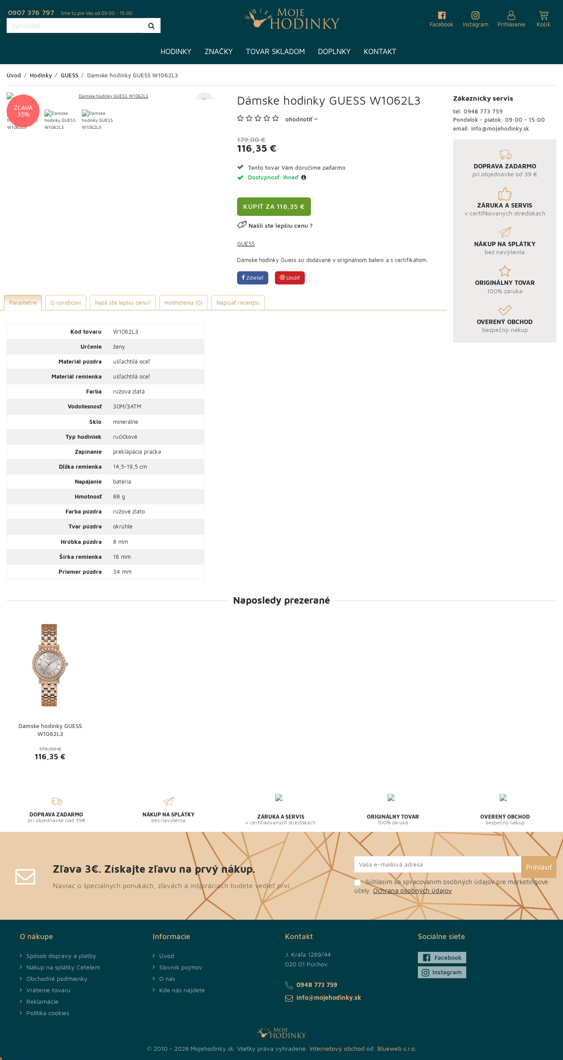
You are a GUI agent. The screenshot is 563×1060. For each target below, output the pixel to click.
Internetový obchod (337, 1048)
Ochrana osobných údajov (412, 890)
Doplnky (334, 51)
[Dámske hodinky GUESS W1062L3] (110, 95)
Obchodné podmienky (57, 978)
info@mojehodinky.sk (500, 128)
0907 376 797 (31, 12)
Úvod (166, 955)
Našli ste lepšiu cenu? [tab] (122, 302)
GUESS (246, 243)
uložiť (292, 277)
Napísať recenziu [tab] (238, 302)
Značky (219, 51)
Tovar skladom (275, 51)
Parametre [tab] (23, 302)
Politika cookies (47, 1012)
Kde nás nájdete (182, 990)
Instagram (447, 972)
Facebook (448, 957)
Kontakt (380, 51)
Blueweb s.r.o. (397, 1048)
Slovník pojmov (180, 967)
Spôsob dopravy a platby (61, 955)
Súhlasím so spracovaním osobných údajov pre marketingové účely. (451, 886)
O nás (167, 978)
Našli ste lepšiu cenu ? (281, 225)
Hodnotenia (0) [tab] (183, 302)
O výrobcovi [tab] (66, 302)
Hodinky (176, 51)
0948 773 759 (483, 111)
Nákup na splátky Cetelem (63, 967)
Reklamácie (42, 1001)
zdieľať (254, 277)
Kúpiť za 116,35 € (274, 206)
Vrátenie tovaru (48, 990)
